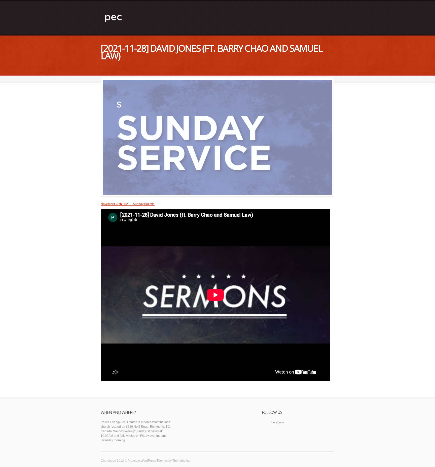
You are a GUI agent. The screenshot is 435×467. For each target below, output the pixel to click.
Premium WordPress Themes (148, 460)
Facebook (277, 422)
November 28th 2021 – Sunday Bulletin (128, 204)
